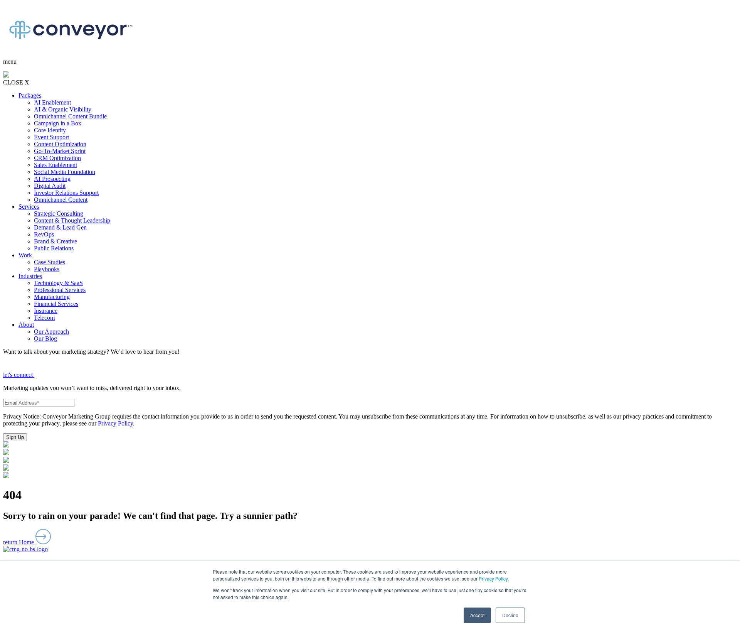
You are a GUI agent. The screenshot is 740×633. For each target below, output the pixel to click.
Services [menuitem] (28, 206)
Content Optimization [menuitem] (60, 144)
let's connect (18, 374)
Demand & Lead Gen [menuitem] (60, 227)
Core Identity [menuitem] (50, 130)
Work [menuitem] (25, 255)
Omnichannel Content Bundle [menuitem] (70, 116)
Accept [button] (477, 615)
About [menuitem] (26, 324)
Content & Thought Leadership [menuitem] (72, 220)
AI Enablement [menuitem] (52, 102)
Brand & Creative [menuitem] (55, 241)
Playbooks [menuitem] (46, 269)
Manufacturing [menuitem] (52, 297)
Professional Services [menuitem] (60, 290)
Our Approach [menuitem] (51, 331)
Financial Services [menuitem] (56, 303)
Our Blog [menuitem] (45, 338)
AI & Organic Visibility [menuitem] (62, 109)
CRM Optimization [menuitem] (57, 158)
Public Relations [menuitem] (54, 248)
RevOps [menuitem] (44, 234)
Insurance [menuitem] (45, 310)
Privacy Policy (493, 578)
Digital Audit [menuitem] (50, 185)
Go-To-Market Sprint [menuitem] (60, 151)
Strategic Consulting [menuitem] (58, 213)
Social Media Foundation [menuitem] (64, 172)
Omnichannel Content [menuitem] (60, 199)
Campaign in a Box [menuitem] (57, 123)
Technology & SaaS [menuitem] (58, 283)
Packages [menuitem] (29, 95)
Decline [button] (510, 615)
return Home (19, 542)
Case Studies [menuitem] (49, 262)
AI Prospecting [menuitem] (52, 179)
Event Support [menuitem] (51, 137)
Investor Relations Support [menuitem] (66, 192)
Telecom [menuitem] (44, 317)
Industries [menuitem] (30, 276)
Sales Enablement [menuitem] (55, 165)
